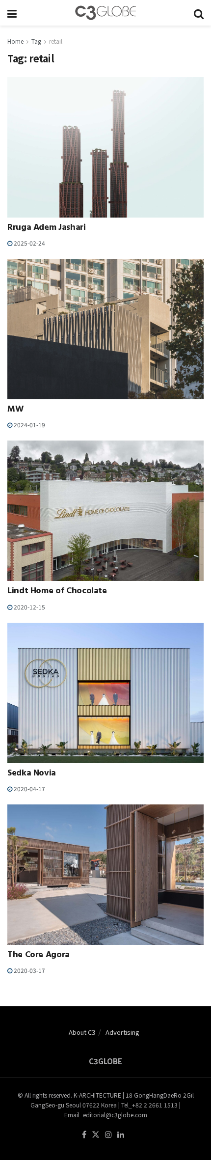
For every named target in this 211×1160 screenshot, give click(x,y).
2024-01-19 (28, 424)
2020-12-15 (28, 607)
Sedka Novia (31, 774)
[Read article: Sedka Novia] (105, 693)
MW (15, 410)
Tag (36, 41)
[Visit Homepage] (105, 12)
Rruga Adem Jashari (46, 228)
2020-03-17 (28, 970)
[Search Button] (199, 13)
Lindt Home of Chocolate (57, 591)
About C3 (82, 1032)
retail (55, 41)
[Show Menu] (12, 13)
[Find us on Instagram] (108, 1135)
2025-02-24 (28, 243)
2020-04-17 (28, 788)
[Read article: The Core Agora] (105, 874)
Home (15, 41)
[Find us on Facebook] (84, 1135)
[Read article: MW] (105, 329)
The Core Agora (38, 955)
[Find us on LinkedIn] (120, 1135)
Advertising (122, 1032)
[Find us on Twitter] (96, 1135)
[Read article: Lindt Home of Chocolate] (105, 511)
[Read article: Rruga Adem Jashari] (105, 147)
